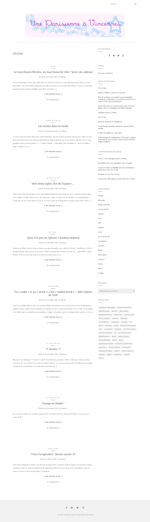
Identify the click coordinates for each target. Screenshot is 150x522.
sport (109, 354)
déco (100, 218)
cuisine (100, 214)
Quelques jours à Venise (107, 113)
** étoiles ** (53, 349)
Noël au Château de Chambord (110, 122)
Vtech (101, 358)
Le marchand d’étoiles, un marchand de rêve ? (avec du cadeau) (53, 72)
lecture (118, 329)
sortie (117, 351)
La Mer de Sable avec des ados (110, 133)
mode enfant (124, 336)
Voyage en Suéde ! (53, 403)
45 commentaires (53, 265)
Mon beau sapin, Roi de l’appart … (53, 183)
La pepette (102, 241)
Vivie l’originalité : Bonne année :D (53, 454)
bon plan (118, 315)
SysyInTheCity (103, 163)
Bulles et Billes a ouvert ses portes (112, 93)
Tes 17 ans (102, 117)
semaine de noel (105, 351)
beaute (114, 311)
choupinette (104, 322)
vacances (117, 354)
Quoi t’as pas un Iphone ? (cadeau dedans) (53, 237)
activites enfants (124, 307)
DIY (99, 223)
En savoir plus (53, 94)
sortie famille (127, 351)
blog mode (124, 311)
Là (115, 333)
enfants (101, 227)
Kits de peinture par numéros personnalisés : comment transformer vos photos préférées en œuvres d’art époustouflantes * (117, 99)
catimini (124, 318)
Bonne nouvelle (53, 120)
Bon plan (101, 200)
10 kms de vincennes (107, 307)
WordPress (89, 515)
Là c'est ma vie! (53, 178)
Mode (53, 66)
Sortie (100, 264)
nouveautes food (106, 343)
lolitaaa (63, 77)
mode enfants (104, 340)
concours (115, 322)
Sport (100, 268)
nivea (114, 340)
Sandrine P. (102, 174)
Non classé (53, 286)
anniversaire (104, 311)
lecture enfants (105, 333)
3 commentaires (53, 323)
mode (114, 336)
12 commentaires (53, 211)
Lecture (101, 246)
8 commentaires (53, 100)
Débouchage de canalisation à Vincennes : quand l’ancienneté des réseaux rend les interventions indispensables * (116, 139)
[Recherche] (135, 4)
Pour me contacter (105, 73)
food (100, 232)
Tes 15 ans (102, 88)
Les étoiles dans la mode (53, 126)
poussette (126, 347)
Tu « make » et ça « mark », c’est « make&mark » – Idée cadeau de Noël (53, 293)
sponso (102, 354)
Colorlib (73, 515)
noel (121, 340)
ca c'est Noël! (103, 209)
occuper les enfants (123, 343)
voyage (101, 273)
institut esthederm (127, 325)
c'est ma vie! (129, 315)
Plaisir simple (114, 347)
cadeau (115, 318)
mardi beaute (104, 336)
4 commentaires (53, 482)
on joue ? (53, 232)
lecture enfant (129, 329)
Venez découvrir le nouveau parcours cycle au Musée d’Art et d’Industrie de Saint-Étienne (116, 107)
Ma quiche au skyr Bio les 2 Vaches (121, 179)
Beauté (100, 196)
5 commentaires (53, 157)
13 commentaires (53, 377)
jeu (100, 329)
